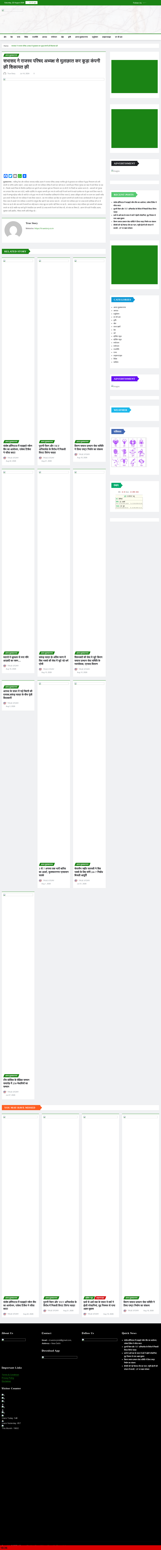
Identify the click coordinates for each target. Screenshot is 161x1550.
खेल (62, 37)
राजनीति (35, 37)
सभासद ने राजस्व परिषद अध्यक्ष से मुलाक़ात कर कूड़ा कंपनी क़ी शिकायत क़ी (34, 45)
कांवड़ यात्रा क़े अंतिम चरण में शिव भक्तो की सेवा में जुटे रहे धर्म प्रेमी (53, 660)
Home (6, 45)
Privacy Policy (8, 1378)
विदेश (26, 37)
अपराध (44, 37)
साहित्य (116, 362)
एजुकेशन (95, 37)
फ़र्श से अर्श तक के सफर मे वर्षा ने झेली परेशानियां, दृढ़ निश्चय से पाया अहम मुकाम (99, 1305)
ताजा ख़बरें (117, 326)
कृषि (69, 37)
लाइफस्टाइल (106, 37)
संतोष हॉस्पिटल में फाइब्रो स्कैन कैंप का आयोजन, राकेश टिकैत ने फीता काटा (17, 449)
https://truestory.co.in (44, 228)
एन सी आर (118, 37)
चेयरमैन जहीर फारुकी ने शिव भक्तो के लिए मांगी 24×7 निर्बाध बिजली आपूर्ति (88, 872)
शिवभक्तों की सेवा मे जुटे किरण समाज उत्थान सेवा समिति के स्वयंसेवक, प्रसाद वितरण (88, 660)
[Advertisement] (135, 76)
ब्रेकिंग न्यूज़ (118, 339)
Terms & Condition (10, 1374)
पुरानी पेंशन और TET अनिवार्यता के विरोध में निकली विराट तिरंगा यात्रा (52, 449)
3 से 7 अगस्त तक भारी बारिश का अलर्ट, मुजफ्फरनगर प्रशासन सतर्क (54, 872)
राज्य (18, 37)
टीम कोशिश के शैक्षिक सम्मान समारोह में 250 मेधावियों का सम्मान (16, 1083)
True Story (11, 73)
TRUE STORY (13, 457)
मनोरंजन (54, 37)
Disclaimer (6, 1381)
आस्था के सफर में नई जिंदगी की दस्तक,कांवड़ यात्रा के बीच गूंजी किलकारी (17, 694)
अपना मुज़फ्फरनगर (81, 37)
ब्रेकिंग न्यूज (118, 336)
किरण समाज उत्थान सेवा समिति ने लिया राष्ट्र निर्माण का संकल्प (135, 221)
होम (5, 37)
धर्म (115, 333)
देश (11, 37)
